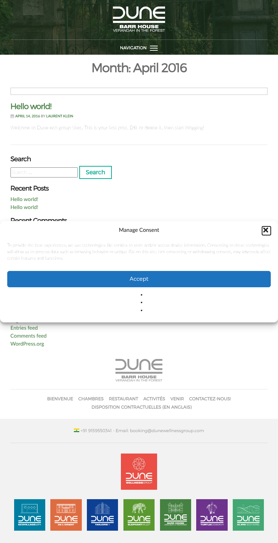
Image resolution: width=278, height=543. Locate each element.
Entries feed (24, 328)
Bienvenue (60, 398)
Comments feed (28, 336)
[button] (266, 230)
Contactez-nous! (210, 398)
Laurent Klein (59, 116)
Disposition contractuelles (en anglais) (142, 407)
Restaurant (123, 398)
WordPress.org (27, 344)
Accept (139, 279)
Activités (154, 398)
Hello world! (30, 107)
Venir (177, 398)
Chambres (91, 398)
